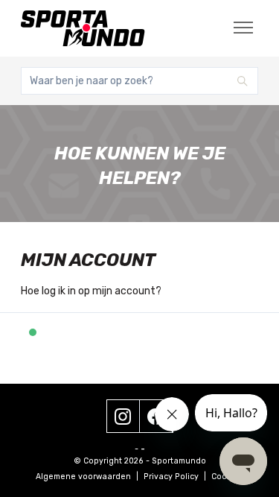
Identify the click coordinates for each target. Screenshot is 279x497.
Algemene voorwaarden (87, 476)
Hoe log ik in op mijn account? (91, 291)
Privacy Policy (175, 476)
